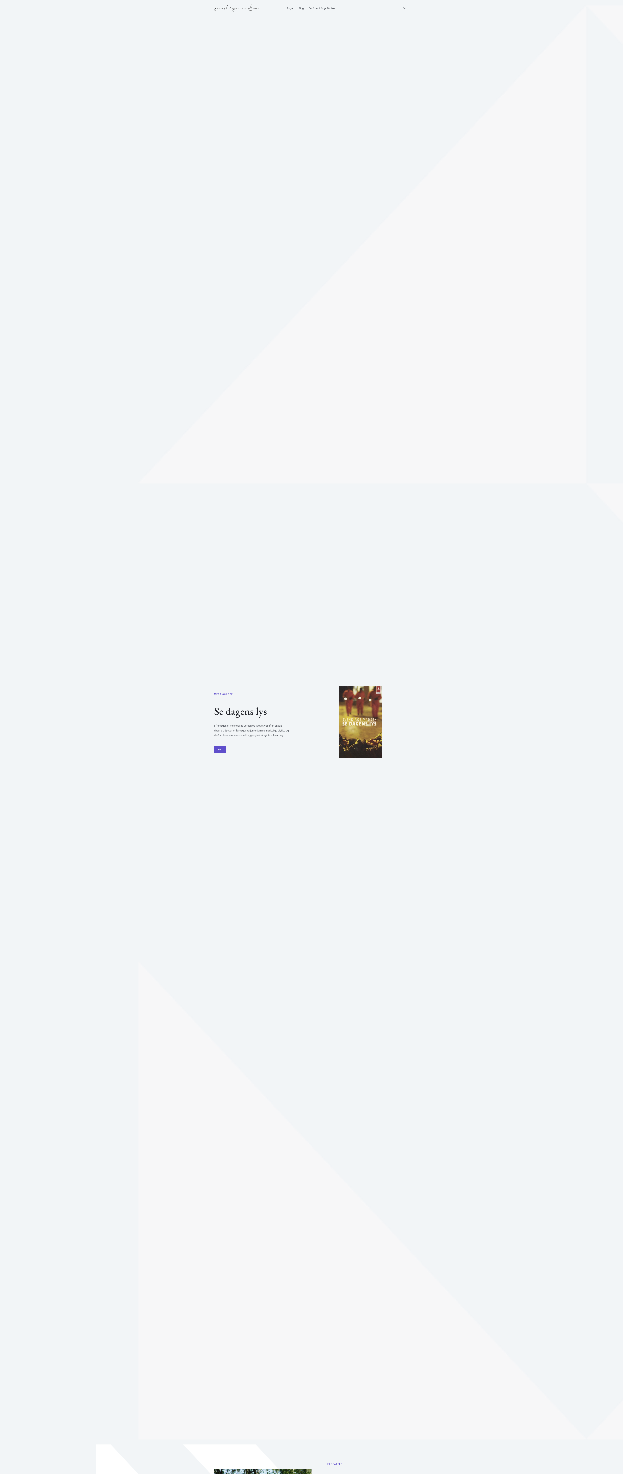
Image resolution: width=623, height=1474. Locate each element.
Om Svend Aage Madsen (322, 8)
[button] (404, 8)
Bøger (290, 8)
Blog (301, 8)
